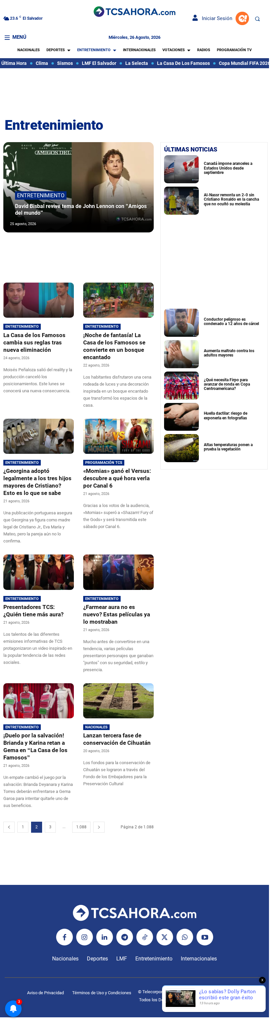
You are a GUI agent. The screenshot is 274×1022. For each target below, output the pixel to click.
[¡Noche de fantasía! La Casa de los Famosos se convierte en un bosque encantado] (118, 300)
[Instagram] (84, 937)
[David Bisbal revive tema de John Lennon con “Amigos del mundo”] (78, 187)
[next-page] (99, 827)
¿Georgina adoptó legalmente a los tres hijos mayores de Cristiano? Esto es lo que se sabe (37, 482)
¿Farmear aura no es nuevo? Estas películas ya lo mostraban (116, 614)
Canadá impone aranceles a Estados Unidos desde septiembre (228, 168)
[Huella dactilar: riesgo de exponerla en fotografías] (181, 417)
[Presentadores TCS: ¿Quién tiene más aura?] (38, 572)
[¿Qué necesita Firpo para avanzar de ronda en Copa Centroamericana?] (181, 386)
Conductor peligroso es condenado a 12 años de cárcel (231, 321)
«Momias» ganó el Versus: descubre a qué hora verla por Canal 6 (117, 478)
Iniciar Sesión (215, 18)
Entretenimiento (40, 195)
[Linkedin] (104, 937)
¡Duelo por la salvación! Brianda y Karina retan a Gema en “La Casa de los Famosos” (35, 746)
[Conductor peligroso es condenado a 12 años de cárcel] (181, 323)
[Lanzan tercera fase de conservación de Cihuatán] (118, 700)
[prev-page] (9, 827)
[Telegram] (124, 937)
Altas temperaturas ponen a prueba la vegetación (228, 446)
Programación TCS (103, 463)
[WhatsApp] (184, 937)
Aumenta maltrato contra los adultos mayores (229, 352)
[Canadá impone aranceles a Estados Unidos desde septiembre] (181, 169)
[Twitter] (164, 937)
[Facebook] (64, 937)
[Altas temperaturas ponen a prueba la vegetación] (181, 448)
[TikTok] (144, 937)
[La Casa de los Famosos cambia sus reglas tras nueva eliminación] (38, 300)
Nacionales (96, 727)
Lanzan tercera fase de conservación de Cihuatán (117, 739)
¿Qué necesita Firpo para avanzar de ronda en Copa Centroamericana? (227, 384)
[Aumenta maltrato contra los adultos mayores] (181, 354)
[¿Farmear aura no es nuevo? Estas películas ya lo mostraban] (118, 572)
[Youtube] (204, 937)
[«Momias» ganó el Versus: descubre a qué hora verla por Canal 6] (118, 436)
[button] (257, 18)
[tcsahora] (134, 12)
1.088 (81, 827)
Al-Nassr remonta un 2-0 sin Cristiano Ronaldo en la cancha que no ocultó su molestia (231, 199)
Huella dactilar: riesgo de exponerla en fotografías (225, 415)
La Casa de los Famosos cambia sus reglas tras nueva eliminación (34, 342)
